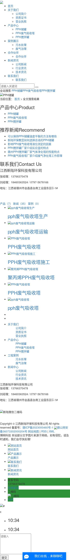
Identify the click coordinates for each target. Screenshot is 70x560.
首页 (10, 6)
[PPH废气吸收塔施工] (21, 253)
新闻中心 (13, 367)
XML (52, 431)
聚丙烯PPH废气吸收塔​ (31, 277)
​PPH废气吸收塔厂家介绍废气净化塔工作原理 (35, 155)
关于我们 (13, 10)
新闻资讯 (13, 60)
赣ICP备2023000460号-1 (38, 427)
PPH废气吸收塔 (25, 33)
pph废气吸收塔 (23, 307)
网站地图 (33, 431)
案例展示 (13, 41)
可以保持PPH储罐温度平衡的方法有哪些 (32, 136)
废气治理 (21, 48)
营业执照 (21, 21)
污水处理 (21, 45)
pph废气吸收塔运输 (28, 231)
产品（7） (6, 203)
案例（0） (34, 203)
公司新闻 (21, 64)
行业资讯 (21, 68)
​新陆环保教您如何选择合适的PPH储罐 (31, 140)
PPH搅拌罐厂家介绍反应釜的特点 (28, 148)
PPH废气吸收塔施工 (29, 261)
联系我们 (13, 76)
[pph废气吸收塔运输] (21, 222)
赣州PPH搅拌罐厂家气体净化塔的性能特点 (34, 152)
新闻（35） (20, 203)
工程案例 (13, 355)
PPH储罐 (21, 29)
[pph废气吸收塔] (18, 299)
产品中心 (13, 25)
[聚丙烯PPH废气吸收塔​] (23, 268)
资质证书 (21, 17)
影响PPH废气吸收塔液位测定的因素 (29, 144)
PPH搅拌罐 (22, 37)
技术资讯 (21, 72)
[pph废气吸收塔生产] (21, 207)
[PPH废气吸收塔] (19, 238)
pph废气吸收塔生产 (28, 216)
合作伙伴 (13, 52)
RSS (44, 431)
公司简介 (21, 14)
